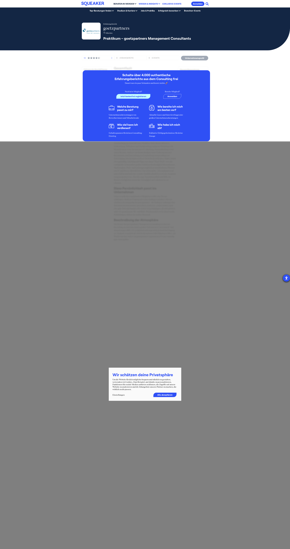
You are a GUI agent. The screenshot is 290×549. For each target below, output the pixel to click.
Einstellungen (118, 395)
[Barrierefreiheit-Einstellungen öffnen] (286, 278)
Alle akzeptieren (165, 395)
